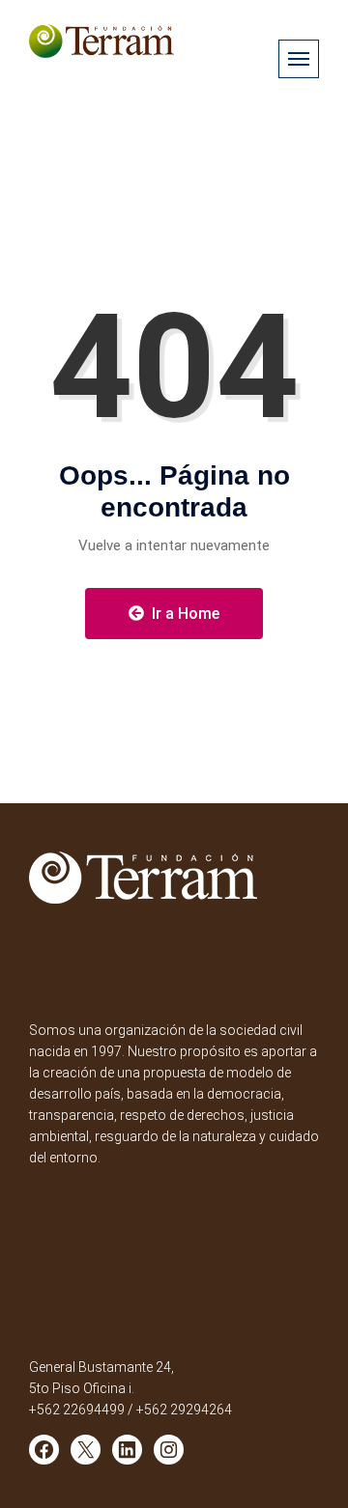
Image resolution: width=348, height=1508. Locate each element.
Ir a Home (183, 613)
